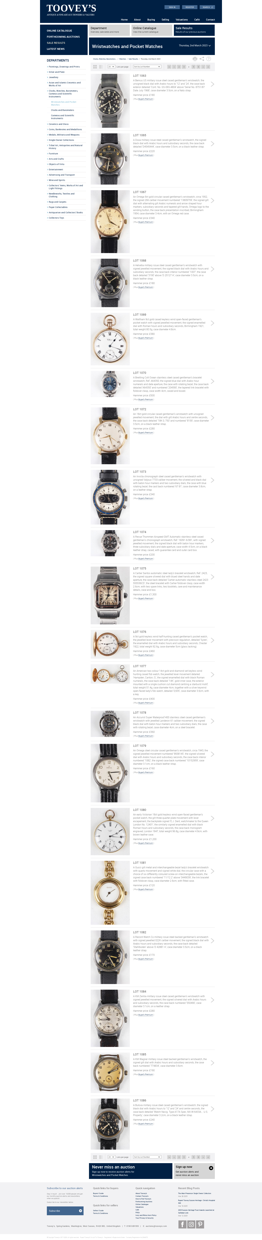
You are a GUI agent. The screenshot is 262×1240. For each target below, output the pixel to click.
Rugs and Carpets (57, 201)
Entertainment (56, 169)
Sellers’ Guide (98, 1210)
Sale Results (56, 43)
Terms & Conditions (100, 1196)
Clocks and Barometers (62, 110)
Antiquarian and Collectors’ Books (66, 212)
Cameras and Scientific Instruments (62, 117)
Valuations (182, 19)
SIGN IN (172, 7)
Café (197, 19)
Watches (122, 59)
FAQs (138, 1212)
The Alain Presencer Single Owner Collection (194, 1193)
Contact (210, 19)
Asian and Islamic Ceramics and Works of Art (65, 84)
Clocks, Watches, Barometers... (105, 59)
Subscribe (54, 1211)
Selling (165, 19)
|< (169, 66)
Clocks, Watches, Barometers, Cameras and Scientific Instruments (63, 93)
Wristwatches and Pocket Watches (63, 103)
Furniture (53, 153)
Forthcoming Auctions (63, 36)
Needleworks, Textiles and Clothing (62, 195)
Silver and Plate (57, 71)
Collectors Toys (56, 217)
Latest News (56, 49)
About (137, 19)
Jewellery (53, 77)
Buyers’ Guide (98, 1193)
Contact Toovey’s (142, 1196)
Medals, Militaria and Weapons (64, 134)
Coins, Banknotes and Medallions (65, 129)
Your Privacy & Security (145, 1218)
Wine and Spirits (57, 180)
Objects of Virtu (56, 164)
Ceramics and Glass (59, 124)
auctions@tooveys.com (156, 1226)
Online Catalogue (59, 30)
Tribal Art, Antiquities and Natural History (66, 147)
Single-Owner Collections (61, 140)
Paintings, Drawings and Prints (64, 66)
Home (124, 19)
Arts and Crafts (56, 158)
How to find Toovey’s (143, 1199)
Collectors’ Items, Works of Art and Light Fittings (66, 187)
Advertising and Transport (62, 174)
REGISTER (190, 7)
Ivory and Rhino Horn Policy (146, 1215)
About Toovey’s (141, 1193)
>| (208, 66)
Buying (151, 19)
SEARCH (208, 7)
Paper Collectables (58, 207)
